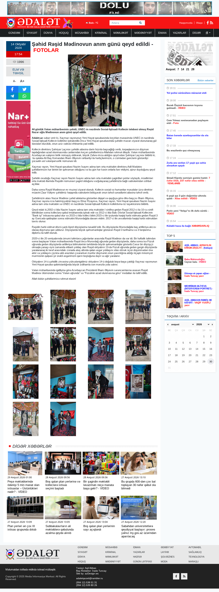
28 (192, 69)
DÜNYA (48, 32)
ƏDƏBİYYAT (167, 547)
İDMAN (162, 32)
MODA (164, 561)
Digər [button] (197, 32)
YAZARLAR (179, 32)
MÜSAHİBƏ (82, 32)
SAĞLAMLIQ (195, 552)
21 (187, 69)
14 (182, 69)
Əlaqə (199, 22)
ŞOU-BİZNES (168, 557)
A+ (22, 81)
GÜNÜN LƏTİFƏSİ (142, 561)
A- (14, 81)
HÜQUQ (64, 32)
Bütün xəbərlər (206, 80)
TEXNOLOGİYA (196, 557)
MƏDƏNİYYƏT (143, 32)
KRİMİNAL (101, 32)
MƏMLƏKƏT (120, 32)
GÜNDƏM (14, 32)
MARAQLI (194, 561)
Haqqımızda (185, 22)
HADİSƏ (137, 557)
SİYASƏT (32, 32)
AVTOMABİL (195, 547)
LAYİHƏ (165, 552)
